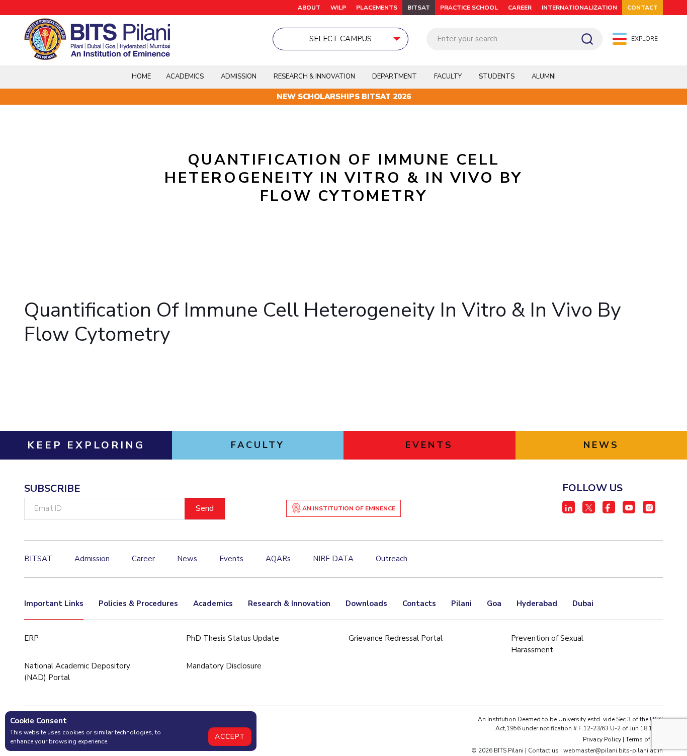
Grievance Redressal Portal (396, 638)
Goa (494, 603)
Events (231, 559)
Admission (238, 76)
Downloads (366, 603)
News (187, 559)
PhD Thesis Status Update (232, 638)
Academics (213, 603)
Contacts (419, 603)
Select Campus (340, 39)
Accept (230, 736)
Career (520, 8)
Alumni (544, 76)
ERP (31, 638)
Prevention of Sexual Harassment (547, 644)
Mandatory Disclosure (224, 666)
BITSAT (418, 8)
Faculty (448, 76)
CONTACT (642, 8)
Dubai (582, 603)
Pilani (461, 603)
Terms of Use (644, 739)
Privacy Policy (602, 739)
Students (496, 76)
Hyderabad (537, 603)
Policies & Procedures (138, 603)
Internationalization (579, 8)
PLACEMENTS (376, 8)
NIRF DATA (333, 559)
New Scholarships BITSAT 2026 (344, 97)
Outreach (391, 559)
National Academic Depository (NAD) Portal (77, 672)
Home (141, 76)
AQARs (278, 559)
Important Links (53, 603)
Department (394, 76)
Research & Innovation (289, 603)
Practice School (469, 8)
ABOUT (309, 8)
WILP (338, 8)
